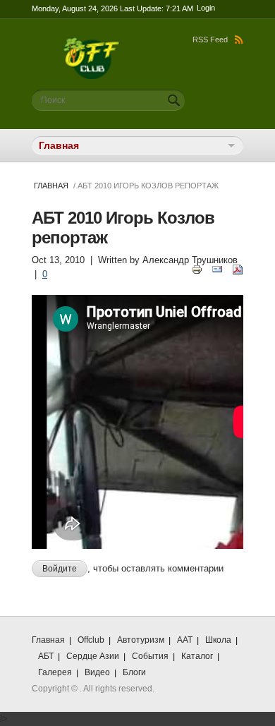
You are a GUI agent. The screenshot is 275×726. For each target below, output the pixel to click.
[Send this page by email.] (217, 268)
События (150, 656)
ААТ (184, 640)
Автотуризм (140, 640)
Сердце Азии (92, 656)
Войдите (59, 569)
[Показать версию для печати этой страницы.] (196, 268)
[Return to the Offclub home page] (91, 44)
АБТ (46, 656)
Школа (218, 640)
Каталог (197, 656)
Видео (97, 672)
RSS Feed (210, 39)
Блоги (134, 672)
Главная (51, 185)
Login (206, 8)
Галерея (55, 672)
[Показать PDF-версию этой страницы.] (237, 268)
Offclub (91, 640)
